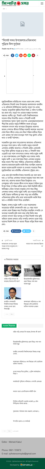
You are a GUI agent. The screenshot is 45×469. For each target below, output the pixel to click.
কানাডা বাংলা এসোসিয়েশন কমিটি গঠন (24, 391)
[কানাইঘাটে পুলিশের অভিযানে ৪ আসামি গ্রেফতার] (7, 384)
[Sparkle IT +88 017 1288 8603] (27, 465)
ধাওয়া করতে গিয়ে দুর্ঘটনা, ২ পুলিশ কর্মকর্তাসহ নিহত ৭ (26, 372)
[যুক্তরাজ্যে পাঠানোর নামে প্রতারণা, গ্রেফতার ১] (7, 414)
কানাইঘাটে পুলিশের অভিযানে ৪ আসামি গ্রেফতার (27, 381)
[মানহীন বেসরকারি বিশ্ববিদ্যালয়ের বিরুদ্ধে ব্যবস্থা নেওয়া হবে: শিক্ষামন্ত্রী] (12, 293)
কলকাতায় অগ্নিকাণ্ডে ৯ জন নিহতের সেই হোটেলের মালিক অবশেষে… (27, 363)
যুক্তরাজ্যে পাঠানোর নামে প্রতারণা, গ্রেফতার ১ (26, 411)
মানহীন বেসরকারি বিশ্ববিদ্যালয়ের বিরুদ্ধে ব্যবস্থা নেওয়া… (26, 353)
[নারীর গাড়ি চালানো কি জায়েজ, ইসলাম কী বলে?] (12, 271)
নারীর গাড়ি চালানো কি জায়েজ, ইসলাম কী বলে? (27, 332)
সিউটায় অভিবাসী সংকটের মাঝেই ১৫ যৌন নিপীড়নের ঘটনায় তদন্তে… (25, 402)
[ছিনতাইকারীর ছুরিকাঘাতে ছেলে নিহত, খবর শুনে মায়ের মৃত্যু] (32, 271)
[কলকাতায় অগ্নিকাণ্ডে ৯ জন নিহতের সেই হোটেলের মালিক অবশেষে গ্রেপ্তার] (32, 293)
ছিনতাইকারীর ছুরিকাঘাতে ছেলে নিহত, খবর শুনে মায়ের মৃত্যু (27, 343)
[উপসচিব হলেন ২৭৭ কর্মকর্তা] (7, 424)
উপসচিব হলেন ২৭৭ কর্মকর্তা (21, 421)
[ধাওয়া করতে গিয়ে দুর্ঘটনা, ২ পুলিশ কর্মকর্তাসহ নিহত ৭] (7, 374)
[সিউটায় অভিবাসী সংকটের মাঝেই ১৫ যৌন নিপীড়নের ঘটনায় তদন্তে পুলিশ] (7, 404)
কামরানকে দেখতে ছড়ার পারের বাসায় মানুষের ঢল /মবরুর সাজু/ (10, 246)
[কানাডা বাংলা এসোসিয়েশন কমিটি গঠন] (7, 394)
